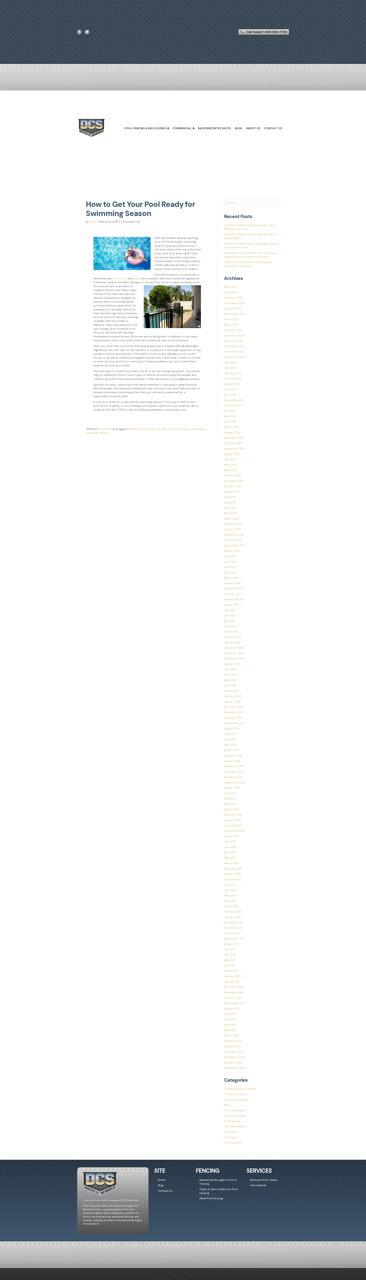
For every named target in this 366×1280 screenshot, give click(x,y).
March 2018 (231, 577)
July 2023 (230, 362)
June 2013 (230, 847)
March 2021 (231, 427)
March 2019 (231, 518)
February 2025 (233, 330)
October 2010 (233, 997)
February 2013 (233, 868)
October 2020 (233, 443)
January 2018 (232, 583)
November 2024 (234, 335)
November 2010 (234, 992)
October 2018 (232, 540)
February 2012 (233, 911)
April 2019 (230, 513)
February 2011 (232, 976)
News (227, 1105)
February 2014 (233, 814)
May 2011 (229, 960)
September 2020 (235, 448)
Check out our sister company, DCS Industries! (111, 1200)
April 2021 (230, 421)
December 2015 (234, 707)
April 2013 (230, 857)
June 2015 (230, 739)
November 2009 (234, 1057)
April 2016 (230, 685)
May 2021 (230, 416)
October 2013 (232, 825)
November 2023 (234, 351)
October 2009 (233, 1062)
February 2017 (232, 637)
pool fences (119, 278)
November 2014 (234, 771)
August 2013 (231, 836)
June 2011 (230, 954)
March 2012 (231, 906)
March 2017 (231, 631)
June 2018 (230, 561)
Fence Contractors (236, 1099)
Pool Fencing (152, 429)
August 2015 (231, 728)
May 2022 (230, 394)
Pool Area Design (234, 1110)
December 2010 (234, 987)
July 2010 (230, 1014)
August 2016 (231, 664)
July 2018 (230, 556)
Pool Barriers (135, 429)
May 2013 (230, 852)
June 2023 (230, 367)
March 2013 (231, 863)
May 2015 (230, 744)
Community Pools (235, 1094)
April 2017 (230, 626)
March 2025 (231, 324)
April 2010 (230, 1030)
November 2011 (233, 927)
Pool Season (198, 429)
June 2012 (230, 890)
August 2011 (231, 944)
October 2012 (232, 879)
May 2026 (230, 287)
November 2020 (234, 437)
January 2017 (232, 642)
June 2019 (230, 502)
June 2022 (230, 389)
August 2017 (231, 604)
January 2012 (232, 917)
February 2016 (233, 696)
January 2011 (232, 981)
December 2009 (234, 1051)
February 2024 (233, 341)
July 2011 (229, 949)
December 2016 (234, 648)
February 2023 (233, 373)
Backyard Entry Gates (214, 128)
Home (161, 1180)
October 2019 (232, 486)
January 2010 (232, 1046)
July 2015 (230, 734)
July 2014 (230, 793)
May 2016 (230, 680)
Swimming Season (97, 432)
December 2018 (234, 534)
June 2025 (230, 319)
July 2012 (229, 884)
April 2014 (230, 804)
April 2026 (230, 292)
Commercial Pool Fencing (240, 1088)
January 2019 (232, 529)
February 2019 (233, 524)
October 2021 (232, 405)
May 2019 (230, 507)
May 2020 (230, 464)
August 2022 (232, 384)
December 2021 (234, 400)
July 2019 (230, 497)
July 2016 (230, 669)
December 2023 (234, 346)
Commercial (182, 128)
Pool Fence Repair (235, 1115)
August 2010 (232, 1008)
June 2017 (230, 615)
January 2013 (232, 874)
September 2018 (234, 545)
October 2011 (232, 933)
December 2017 (233, 588)
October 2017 (232, 594)
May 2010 (230, 1025)
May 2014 (230, 798)
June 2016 (230, 674)
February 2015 (233, 755)
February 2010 (233, 1040)
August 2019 (231, 491)
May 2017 (230, 620)
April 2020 (230, 470)
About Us (253, 128)
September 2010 (234, 1003)
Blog (238, 128)
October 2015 (232, 718)
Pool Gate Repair (234, 1126)
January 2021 (232, 432)
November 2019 (234, 481)
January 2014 (232, 820)
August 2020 (232, 454)
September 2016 (234, 658)
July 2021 (229, 411)
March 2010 (231, 1035)
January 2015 (232, 761)
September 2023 (235, 357)
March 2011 (231, 971)
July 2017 (229, 610)
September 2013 (234, 831)
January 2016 (232, 701)
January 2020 (233, 475)
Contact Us (273, 128)
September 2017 (234, 599)
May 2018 (230, 567)
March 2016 (231, 691)
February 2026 (233, 297)
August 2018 (231, 550)
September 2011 (234, 938)
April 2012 (230, 901)
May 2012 (230, 895)
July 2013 (229, 841)
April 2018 (230, 572)
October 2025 (233, 308)
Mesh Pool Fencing (211, 1198)
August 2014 (232, 787)
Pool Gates (167, 429)
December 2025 (234, 303)
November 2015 (234, 712)
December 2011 (233, 922)
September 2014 (234, 782)
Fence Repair (258, 1185)
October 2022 (233, 378)
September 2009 (235, 1068)
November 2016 (234, 653)
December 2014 (234, 766)
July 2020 (230, 459)
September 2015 (234, 723)
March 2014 (231, 809)
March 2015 (231, 750)
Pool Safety (105, 429)
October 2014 (233, 777)
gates (137, 278)
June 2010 (230, 1019)
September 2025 (235, 314)
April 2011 (229, 965)
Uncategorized (233, 1142)
